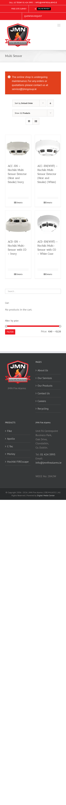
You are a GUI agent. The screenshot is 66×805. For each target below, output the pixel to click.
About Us (43, 370)
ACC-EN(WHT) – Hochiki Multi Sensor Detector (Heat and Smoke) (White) (47, 174)
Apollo (11, 438)
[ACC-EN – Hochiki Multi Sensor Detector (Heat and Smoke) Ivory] (18, 148)
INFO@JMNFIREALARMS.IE (46, 2)
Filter (10, 331)
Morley (11, 454)
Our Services (45, 378)
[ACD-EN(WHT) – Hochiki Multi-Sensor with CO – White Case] (48, 223)
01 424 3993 (28, 2)
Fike (9, 431)
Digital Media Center (46, 495)
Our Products (45, 385)
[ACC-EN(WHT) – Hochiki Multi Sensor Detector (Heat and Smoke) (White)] (48, 148)
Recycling (43, 408)
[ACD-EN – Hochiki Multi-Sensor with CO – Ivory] (18, 223)
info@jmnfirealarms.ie (48, 462)
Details (19, 202)
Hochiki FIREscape (18, 461)
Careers (42, 401)
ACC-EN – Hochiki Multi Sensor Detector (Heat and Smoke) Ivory (17, 174)
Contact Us (44, 393)
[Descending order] (50, 103)
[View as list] (35, 121)
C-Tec (10, 446)
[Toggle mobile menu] (59, 25)
